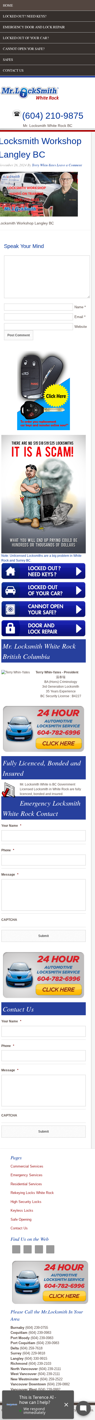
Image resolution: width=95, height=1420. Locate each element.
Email (78, 317)
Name (78, 307)
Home (8, 5)
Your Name (11, 826)
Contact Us (13, 70)
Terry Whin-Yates (44, 165)
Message (9, 874)
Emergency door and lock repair (34, 27)
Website (80, 327)
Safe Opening (21, 1219)
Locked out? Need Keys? (24, 16)
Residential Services (26, 1184)
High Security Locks (26, 1202)
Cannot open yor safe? (24, 48)
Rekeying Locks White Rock (32, 1193)
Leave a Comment (69, 165)
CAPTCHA (9, 920)
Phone (7, 850)
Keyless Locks (22, 1210)
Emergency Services (26, 1175)
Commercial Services (27, 1166)
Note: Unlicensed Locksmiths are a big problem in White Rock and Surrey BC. (41, 558)
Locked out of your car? (26, 37)
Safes (8, 59)
